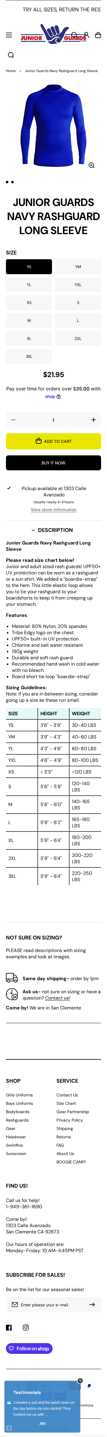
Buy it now (53, 463)
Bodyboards (17, 1111)
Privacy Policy (69, 1120)
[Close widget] (80, 1380)
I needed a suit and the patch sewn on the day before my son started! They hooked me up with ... (44, 1409)
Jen (42, 1423)
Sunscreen (16, 1153)
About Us (65, 1153)
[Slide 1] (7, 182)
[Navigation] (9, 35)
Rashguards (17, 1120)
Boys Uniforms (19, 1103)
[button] (53, 530)
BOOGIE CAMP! (71, 1162)
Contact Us (67, 1095)
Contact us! (57, 998)
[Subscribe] (93, 1304)
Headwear (16, 1136)
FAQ (60, 1145)
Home (11, 70)
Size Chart (66, 1103)
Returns (63, 1136)
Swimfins (14, 1145)
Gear (10, 1128)
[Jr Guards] (53, 35)
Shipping (64, 1128)
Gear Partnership (72, 1111)
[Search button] (11, 55)
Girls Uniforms (19, 1095)
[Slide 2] (12, 182)
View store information (54, 509)
